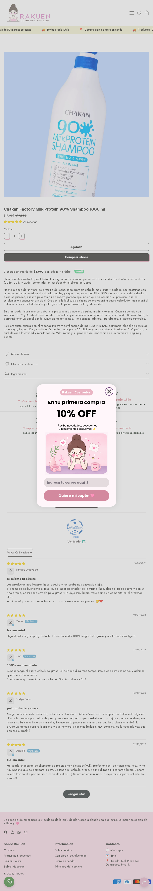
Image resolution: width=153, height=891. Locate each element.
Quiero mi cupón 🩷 (76, 495)
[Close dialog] (109, 391)
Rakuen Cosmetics (76, 392)
